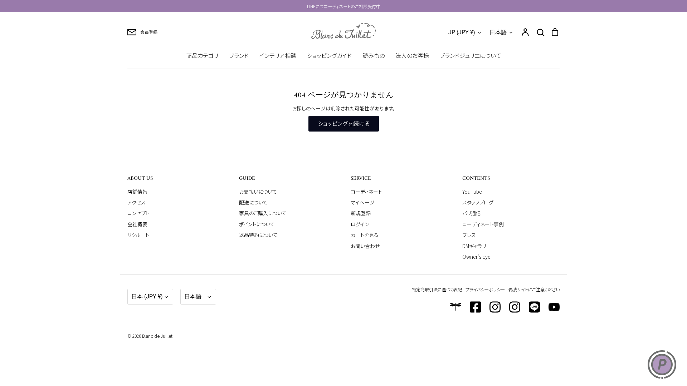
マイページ (363, 202)
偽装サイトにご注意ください (534, 289)
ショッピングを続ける (344, 123)
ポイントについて (257, 224)
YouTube (472, 191)
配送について (253, 202)
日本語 (498, 32)
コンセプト (138, 213)
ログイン (360, 224)
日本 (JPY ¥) (147, 296)
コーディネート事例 (483, 224)
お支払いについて (258, 191)
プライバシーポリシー (485, 289)
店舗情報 (137, 191)
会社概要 (137, 224)
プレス (469, 234)
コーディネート (366, 191)
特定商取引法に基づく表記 (437, 289)
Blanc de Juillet (157, 336)
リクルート (138, 234)
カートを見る (365, 234)
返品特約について (258, 234)
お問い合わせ (365, 245)
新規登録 (361, 213)
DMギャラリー (476, 245)
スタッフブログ (477, 202)
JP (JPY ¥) (461, 32)
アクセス (136, 202)
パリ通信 (471, 213)
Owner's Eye (476, 256)
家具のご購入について (263, 213)
